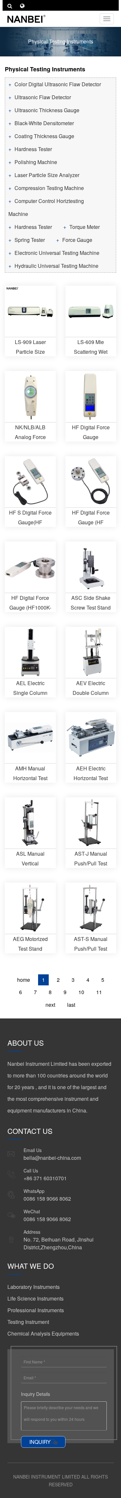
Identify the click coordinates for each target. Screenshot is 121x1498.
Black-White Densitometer (44, 123)
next (50, 1004)
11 (99, 992)
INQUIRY (40, 1441)
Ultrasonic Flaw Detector (43, 97)
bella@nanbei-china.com (52, 1157)
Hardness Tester (33, 149)
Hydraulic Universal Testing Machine (56, 265)
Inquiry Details (35, 1394)
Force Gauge (77, 240)
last (71, 1004)
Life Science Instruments (35, 1298)
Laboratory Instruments (33, 1286)
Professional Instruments (35, 1310)
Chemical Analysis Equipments (43, 1333)
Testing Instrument (28, 1322)
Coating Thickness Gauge (44, 136)
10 (81, 992)
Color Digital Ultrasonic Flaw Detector (58, 84)
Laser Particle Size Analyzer (47, 175)
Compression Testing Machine (49, 188)
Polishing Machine (36, 162)
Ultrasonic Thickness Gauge (47, 110)
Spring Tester (30, 240)
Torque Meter (84, 227)
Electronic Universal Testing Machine (57, 252)
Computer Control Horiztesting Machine (46, 207)
